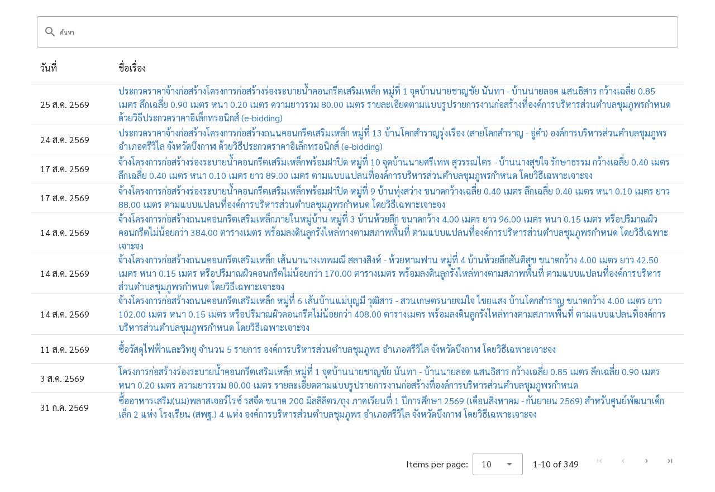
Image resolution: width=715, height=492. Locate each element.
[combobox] (498, 464)
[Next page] (646, 461)
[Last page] (670, 461)
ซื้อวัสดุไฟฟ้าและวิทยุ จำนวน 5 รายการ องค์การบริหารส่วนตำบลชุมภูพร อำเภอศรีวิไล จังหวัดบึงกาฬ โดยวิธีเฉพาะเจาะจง (337, 349)
